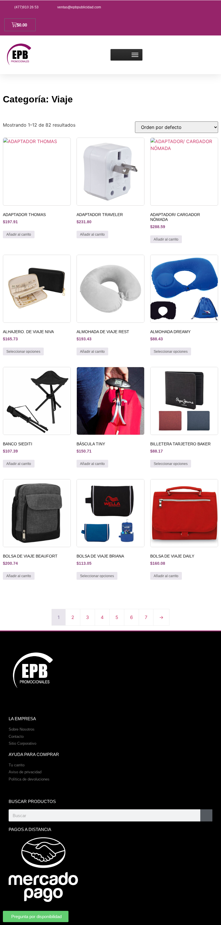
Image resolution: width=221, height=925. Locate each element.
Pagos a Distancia (30, 829)
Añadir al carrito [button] (18, 234)
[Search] (206, 815)
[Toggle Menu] (135, 55)
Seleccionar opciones (23, 352)
